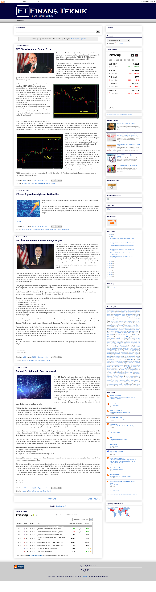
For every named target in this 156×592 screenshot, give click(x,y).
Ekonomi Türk (114, 424)
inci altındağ (118, 345)
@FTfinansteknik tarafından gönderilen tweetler (119, 114)
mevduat (136, 361)
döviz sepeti (135, 325)
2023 (110, 234)
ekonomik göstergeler (125, 328)
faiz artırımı (110, 336)
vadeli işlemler (118, 383)
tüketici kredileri (134, 380)
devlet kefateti (114, 324)
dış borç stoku (128, 324)
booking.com (109, 317)
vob (132, 384)
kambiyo (136, 348)
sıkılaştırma (137, 373)
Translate (121, 43)
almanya (113, 311)
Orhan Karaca (114, 444)
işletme (137, 345)
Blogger (85, 576)
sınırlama (111, 375)
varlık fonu (130, 383)
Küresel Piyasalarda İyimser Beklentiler (37, 194)
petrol (136, 368)
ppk (137, 369)
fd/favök (122, 336)
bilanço (123, 315)
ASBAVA (112, 431)
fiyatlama (118, 338)
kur (112, 354)
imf (109, 345)
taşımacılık (114, 377)
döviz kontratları (119, 325)
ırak (139, 342)
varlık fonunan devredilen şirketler (115, 384)
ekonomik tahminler (112, 329)
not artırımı (121, 365)
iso (133, 345)
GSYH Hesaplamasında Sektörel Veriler (127, 165)
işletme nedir (109, 346)
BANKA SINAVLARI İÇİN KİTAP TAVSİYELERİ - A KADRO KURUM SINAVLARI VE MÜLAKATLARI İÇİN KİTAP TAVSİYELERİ (123, 461)
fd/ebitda (117, 336)
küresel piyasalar (50, 229)
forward (124, 338)
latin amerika (116, 356)
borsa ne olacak (122, 317)
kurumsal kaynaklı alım (129, 354)
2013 (110, 272)
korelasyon (131, 352)
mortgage (34, 183)
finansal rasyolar (110, 338)
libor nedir (127, 356)
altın (118, 311)
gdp (126, 339)
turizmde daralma (110, 380)
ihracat (116, 343)
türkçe (117, 381)
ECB (115, 326)
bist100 (129, 315)
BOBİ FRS (136, 315)
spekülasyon (117, 375)
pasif (133, 368)
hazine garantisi (120, 342)
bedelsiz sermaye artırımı (119, 314)
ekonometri (120, 326)
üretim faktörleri (110, 383)
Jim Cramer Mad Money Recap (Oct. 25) (120, 476)
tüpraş (113, 381)
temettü (108, 379)
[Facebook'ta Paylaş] (59, 180)
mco (130, 359)
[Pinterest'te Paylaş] (61, 180)
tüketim (108, 381)
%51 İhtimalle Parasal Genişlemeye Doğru (39, 240)
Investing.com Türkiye (36, 555)
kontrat (116, 352)
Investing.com (119, 107)
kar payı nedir (125, 349)
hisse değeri (127, 342)
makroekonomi (129, 357)
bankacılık (125, 312)
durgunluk (109, 326)
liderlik (108, 357)
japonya (114, 348)
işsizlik (116, 346)
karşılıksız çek (119, 350)
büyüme (137, 319)
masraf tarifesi (124, 359)
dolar (139, 324)
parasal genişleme (44, 183)
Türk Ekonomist (114, 490)
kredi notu (131, 353)
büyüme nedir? (137, 321)
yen (116, 385)
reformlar (138, 371)
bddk (130, 312)
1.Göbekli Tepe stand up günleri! (118, 439)
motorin (125, 362)
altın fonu (122, 311)
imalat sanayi (137, 343)
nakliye (108, 365)
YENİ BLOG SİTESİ (115, 432)
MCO (25, 180)
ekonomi (126, 326)
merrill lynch (129, 361)
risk (114, 372)
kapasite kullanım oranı (111, 349)
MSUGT (131, 362)
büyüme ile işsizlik (115, 321)
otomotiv (118, 366)
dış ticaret (134, 324)
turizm (129, 379)
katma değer (127, 350)
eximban (124, 334)
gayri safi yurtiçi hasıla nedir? (117, 339)
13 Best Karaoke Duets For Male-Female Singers (123, 425)
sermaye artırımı (129, 373)
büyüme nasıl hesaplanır (126, 321)
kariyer (112, 350)
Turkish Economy (114, 474)
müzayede (129, 363)
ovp (124, 366)
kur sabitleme (119, 354)
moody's (113, 362)
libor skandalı (132, 356)
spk (122, 375)
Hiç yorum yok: (43, 180)
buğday (129, 317)
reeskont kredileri (130, 371)
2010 (110, 276)
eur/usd (24, 183)
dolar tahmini (111, 325)
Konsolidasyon (110, 352)
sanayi (131, 372)
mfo (108, 362)
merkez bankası (120, 361)
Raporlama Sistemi (111, 371)
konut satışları (123, 352)
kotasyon (136, 352)
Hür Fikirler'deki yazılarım (116, 469)
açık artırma (130, 310)
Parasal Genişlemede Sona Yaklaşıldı (36, 371)
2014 (110, 270)
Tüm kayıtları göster (78, 39)
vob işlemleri (137, 384)
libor (122, 356)
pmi (127, 369)
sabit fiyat (119, 372)
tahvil (53, 183)
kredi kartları (124, 353)
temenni (137, 377)
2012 (110, 274)
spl (125, 375)
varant (124, 383)
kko (137, 350)
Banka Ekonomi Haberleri (117, 458)
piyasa (116, 369)
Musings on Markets (115, 395)
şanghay (134, 375)
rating (123, 371)
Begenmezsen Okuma (116, 417)
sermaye (122, 373)
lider (138, 356)
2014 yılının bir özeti (115, 453)
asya (110, 312)
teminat (121, 379)
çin (131, 322)
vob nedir (111, 385)
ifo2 (112, 343)
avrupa (113, 312)
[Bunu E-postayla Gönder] (52, 180)
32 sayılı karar (110, 310)
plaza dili (122, 369)
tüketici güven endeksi (124, 380)
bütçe (134, 317)
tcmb (132, 377)
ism (130, 345)
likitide (113, 357)
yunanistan (134, 385)
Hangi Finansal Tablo (131, 341)
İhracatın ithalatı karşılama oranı (126, 343)
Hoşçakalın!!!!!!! (114, 484)
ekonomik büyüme (135, 326)
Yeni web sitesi (114, 446)
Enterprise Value (110, 332)
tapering (132, 376)
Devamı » (19, 221)
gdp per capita (131, 339)
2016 (110, 265)
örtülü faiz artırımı (132, 366)
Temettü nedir (115, 379)
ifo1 (109, 343)
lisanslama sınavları (120, 357)
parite (127, 368)
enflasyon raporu (133, 331)
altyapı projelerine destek (131, 311)
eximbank (129, 334)
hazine (113, 342)
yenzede (120, 385)
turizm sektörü (136, 379)
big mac (117, 315)
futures (129, 338)
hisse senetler (134, 342)
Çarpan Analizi (120, 322)
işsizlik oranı (124, 346)
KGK (133, 350)
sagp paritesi (125, 372)
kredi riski (137, 353)
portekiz (132, 369)
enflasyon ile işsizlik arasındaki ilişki (118, 331)
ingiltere (123, 345)
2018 (110, 261)
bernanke (25, 360)
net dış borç (114, 365)
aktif (135, 310)
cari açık (110, 322)
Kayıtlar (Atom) (61, 506)
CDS (115, 322)
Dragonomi (113, 403)
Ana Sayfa (21, 20)
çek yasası (127, 322)
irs (127, 345)
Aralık (112, 236)
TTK (125, 379)
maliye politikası (137, 357)
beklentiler (25, 229)
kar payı (119, 349)
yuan (129, 385)
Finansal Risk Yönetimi (116, 451)
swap (129, 375)
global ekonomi (117, 341)
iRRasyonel (113, 437)
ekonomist (121, 329)
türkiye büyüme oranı (129, 381)
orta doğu (134, 365)
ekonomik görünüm (113, 328)
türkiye (122, 381)
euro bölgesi (127, 332)
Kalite (132, 348)
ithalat (134, 346)
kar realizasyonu (38, 229)
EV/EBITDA (110, 334)
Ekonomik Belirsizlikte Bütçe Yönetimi (119, 419)
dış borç (121, 324)
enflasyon (137, 329)
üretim (136, 381)
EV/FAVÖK (117, 334)
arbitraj (138, 311)
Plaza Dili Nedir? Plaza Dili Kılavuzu (126, 123)
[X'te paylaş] (56, 180)
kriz (108, 354)
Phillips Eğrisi (110, 369)
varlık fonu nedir (137, 383)
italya (130, 346)
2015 (110, 267)
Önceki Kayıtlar (94, 499)
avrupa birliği (119, 312)
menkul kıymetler (110, 361)
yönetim (125, 385)
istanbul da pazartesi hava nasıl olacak (120, 412)
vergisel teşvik (126, 384)
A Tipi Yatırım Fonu (118, 310)
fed (29, 183)
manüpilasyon (116, 359)
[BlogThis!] (54, 180)
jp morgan (120, 348)
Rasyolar (118, 371)
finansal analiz (136, 336)
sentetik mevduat (115, 373)
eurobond (136, 332)
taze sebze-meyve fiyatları (124, 377)
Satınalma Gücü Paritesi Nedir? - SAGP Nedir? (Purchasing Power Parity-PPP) (127, 134)
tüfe (117, 380)
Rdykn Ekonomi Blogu (116, 467)
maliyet (110, 359)
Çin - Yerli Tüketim (114, 405)
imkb (113, 345)
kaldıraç (126, 348)
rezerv (110, 372)
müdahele (122, 363)
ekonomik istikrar (134, 328)
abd (125, 310)
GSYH (123, 341)
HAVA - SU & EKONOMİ (116, 410)
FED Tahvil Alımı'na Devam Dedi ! (34, 49)
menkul (137, 359)
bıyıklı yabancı (110, 315)
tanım (127, 376)
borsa (115, 317)
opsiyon (128, 365)
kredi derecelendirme (116, 353)
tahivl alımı (116, 376)
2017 (110, 263)
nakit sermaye (136, 363)
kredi (108, 353)
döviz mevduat (128, 325)
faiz (29, 491)
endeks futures (128, 329)
